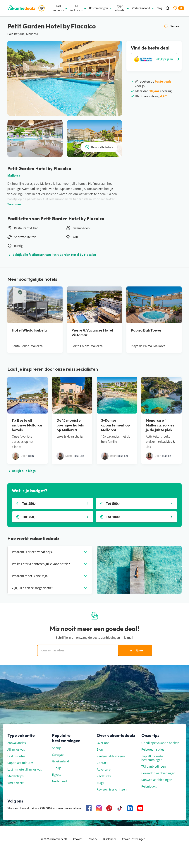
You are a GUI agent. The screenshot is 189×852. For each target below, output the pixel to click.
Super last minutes (20, 763)
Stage (100, 783)
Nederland (59, 781)
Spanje (56, 748)
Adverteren (104, 769)
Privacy (92, 839)
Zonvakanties (16, 743)
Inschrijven (135, 650)
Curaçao (58, 755)
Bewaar (175, 26)
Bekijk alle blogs (24, 471)
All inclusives (16, 749)
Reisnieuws (149, 786)
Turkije (56, 768)
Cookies (78, 839)
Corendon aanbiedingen (158, 773)
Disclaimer (109, 839)
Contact (102, 763)
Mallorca (13, 175)
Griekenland (60, 761)
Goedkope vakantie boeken (160, 743)
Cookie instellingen (133, 839)
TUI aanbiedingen (153, 766)
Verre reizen (16, 783)
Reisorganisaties (152, 749)
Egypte (56, 774)
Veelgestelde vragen (111, 756)
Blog (100, 749)
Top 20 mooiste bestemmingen (152, 758)
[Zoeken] (168, 8)
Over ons (103, 743)
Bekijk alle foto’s (102, 147)
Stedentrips (15, 776)
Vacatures (104, 776)
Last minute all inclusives (24, 769)
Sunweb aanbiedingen (156, 780)
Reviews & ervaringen (112, 789)
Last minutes (16, 756)
